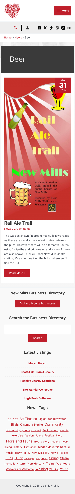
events (64, 430)
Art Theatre (28, 419)
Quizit (19, 458)
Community (53, 424)
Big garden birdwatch (52, 418)
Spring (54, 458)
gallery (45, 441)
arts (15, 418)
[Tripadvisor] (69, 28)
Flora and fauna (19, 441)
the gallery (11, 463)
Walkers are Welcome (20, 469)
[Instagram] (57, 28)
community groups (18, 430)
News (7, 228)
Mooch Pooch (37, 363)
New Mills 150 (40, 452)
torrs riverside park (32, 463)
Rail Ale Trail (18, 223)
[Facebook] (39, 28)
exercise (17, 435)
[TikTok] (51, 28)
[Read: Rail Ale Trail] (37, 148)
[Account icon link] (27, 27)
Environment (50, 430)
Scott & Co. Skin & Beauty (37, 372)
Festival (49, 435)
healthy (55, 441)
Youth (64, 469)
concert (36, 430)
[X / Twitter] (45, 28)
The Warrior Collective (38, 389)
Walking (41, 469)
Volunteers (63, 463)
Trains (50, 463)
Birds (15, 424)
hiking (8, 447)
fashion (29, 435)
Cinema (25, 424)
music (9, 452)
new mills (22, 452)
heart (65, 441)
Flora (59, 435)
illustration (30, 447)
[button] (15, 28)
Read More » (17, 274)
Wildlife (53, 469)
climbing (37, 424)
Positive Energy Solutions (37, 380)
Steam (64, 458)
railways (29, 458)
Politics (64, 452)
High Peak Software (37, 398)
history (17, 447)
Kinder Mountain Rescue (54, 447)
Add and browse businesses (37, 303)
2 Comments (22, 228)
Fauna (39, 435)
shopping (42, 458)
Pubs (9, 458)
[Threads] (63, 28)
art (9, 418)
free (36, 441)
